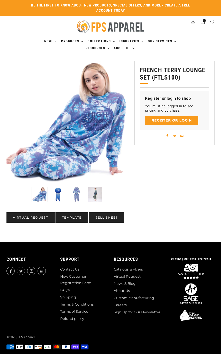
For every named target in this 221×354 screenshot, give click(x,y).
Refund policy (72, 319)
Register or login (172, 120)
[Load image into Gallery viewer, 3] (76, 194)
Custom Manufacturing (134, 298)
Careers (120, 305)
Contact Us (69, 269)
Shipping (68, 297)
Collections (100, 41)
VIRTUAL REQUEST (30, 217)
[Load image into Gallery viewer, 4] (95, 194)
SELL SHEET (106, 217)
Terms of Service (74, 311)
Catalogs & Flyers (128, 269)
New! (49, 41)
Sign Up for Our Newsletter (137, 312)
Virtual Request (127, 276)
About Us (122, 291)
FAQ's (65, 290)
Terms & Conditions (77, 304)
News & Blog (125, 284)
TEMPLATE (72, 217)
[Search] (212, 22)
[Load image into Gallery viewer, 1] (39, 194)
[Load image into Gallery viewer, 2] (58, 194)
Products (70, 41)
